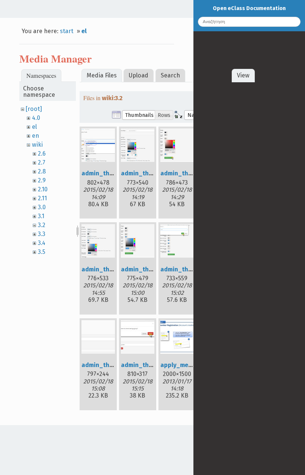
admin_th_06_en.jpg (190, 269)
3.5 (41, 251)
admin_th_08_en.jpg (151, 365)
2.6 (42, 153)
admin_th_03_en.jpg (190, 173)
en (35, 135)
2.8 (42, 171)
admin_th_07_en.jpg (111, 365)
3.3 (41, 234)
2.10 (43, 189)
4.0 (36, 117)
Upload (138, 75)
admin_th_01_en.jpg (111, 173)
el (84, 31)
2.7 (41, 162)
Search (170, 75)
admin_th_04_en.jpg (111, 269)
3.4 (41, 242)
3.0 (42, 207)
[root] (34, 108)
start (66, 31)
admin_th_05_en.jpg (151, 269)
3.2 (41, 225)
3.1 (41, 216)
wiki (37, 144)
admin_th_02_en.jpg (150, 173)
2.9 (42, 180)
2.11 (42, 198)
